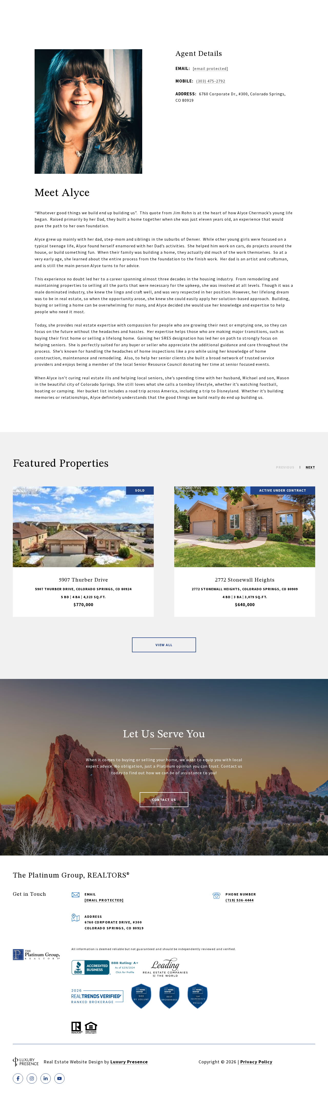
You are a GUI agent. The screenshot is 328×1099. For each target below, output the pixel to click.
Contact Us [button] (164, 799)
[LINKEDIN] (45, 1078)
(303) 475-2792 (210, 81)
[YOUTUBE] (59, 1078)
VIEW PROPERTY (83, 552)
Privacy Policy (256, 1062)
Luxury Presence (129, 1062)
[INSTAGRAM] (32, 1078)
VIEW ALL (164, 645)
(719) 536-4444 (239, 900)
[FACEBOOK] (18, 1078)
